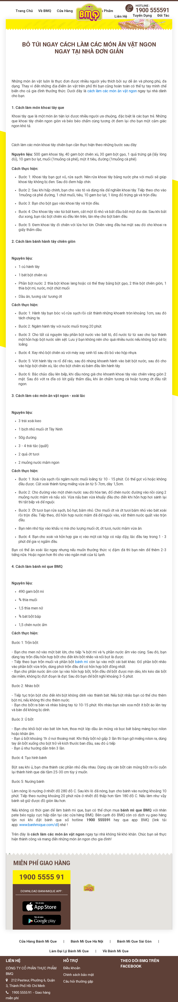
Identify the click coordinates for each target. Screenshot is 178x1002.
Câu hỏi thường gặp (78, 981)
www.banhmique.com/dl (38, 825)
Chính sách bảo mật (78, 975)
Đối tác (163, 15)
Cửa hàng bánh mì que (38, 941)
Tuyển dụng (142, 15)
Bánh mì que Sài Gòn (134, 941)
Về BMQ (44, 11)
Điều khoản (71, 968)
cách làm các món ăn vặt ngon (112, 91)
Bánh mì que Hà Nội (87, 941)
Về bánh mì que (116, 951)
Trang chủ (24, 11)
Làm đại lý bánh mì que (69, 951)
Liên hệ (120, 16)
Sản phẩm (105, 11)
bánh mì (81, 662)
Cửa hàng (65, 11)
